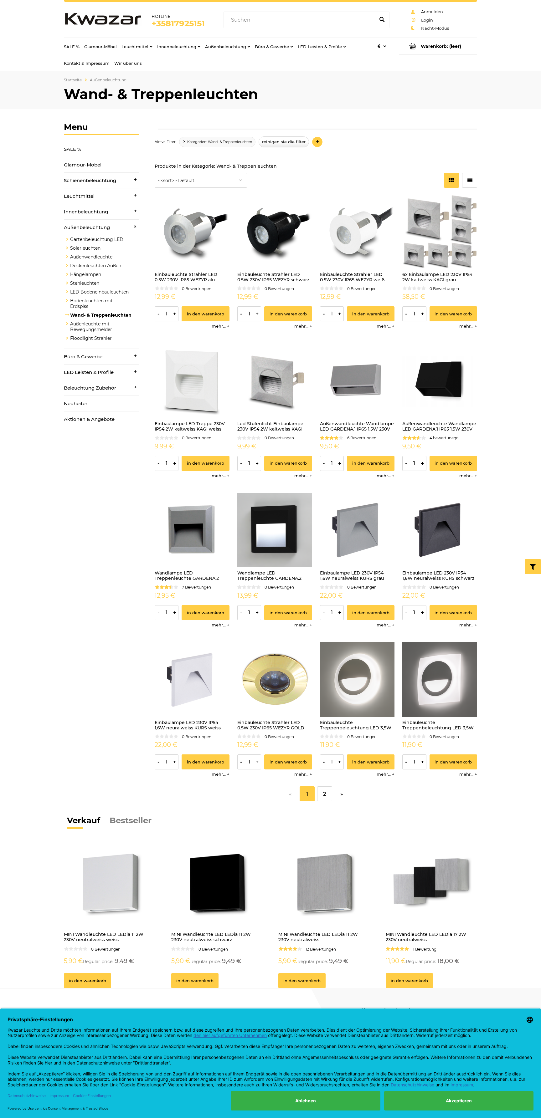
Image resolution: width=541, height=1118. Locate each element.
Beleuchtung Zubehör (90, 388)
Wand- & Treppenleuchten (100, 315)
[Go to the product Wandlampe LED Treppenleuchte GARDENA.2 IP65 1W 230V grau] (192, 530)
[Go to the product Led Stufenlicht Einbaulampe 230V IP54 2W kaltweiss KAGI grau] (274, 380)
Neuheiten (76, 403)
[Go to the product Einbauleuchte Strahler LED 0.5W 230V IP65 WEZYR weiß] (357, 231)
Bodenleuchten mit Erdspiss (91, 303)
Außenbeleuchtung (87, 227)
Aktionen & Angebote (89, 419)
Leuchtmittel (79, 196)
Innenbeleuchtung (86, 212)
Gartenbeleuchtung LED (96, 239)
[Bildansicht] (451, 180)
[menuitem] (72, 46)
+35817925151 (178, 23)
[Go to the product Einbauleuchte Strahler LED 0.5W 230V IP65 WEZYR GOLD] (274, 679)
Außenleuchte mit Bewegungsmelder (91, 326)
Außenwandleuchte (91, 257)
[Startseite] (103, 20)
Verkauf (83, 820)
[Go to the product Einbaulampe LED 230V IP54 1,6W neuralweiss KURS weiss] (192, 679)
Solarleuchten (85, 248)
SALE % (72, 149)
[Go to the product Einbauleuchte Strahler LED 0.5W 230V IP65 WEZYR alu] (192, 231)
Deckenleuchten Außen (95, 265)
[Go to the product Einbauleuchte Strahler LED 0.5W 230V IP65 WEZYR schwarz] (274, 231)
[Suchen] (382, 20)
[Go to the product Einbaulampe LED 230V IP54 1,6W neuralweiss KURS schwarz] (439, 530)
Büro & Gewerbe (83, 357)
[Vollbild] (469, 180)
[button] (220, 326)
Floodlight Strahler (91, 338)
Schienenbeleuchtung (90, 180)
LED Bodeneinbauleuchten (99, 292)
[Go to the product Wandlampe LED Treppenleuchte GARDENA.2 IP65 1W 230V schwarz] (274, 530)
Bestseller (131, 820)
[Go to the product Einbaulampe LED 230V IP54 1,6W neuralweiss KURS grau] (357, 530)
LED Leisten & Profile (89, 372)
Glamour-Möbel (82, 165)
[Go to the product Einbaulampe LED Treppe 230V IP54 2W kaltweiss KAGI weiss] (192, 380)
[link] (217, 142)
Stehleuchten (84, 283)
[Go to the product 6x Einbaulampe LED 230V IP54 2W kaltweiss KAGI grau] (439, 231)
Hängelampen (85, 274)
